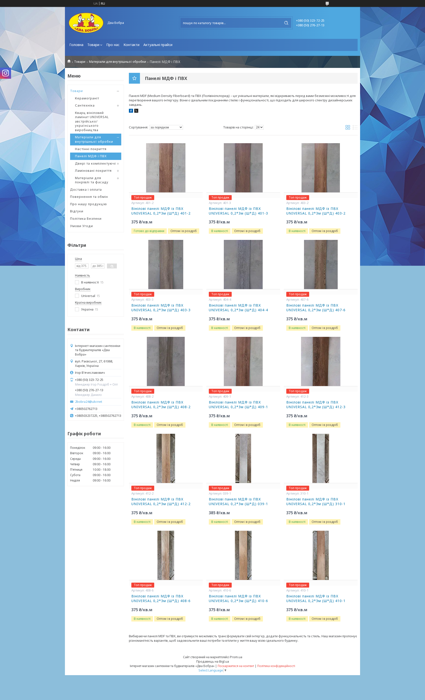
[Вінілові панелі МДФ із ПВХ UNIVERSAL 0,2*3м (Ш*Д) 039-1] (243, 458)
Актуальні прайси (157, 44)
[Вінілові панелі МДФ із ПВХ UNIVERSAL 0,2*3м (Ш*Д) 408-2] (166, 361)
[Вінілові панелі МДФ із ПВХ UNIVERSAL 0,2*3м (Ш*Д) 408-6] (166, 555)
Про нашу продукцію (88, 204)
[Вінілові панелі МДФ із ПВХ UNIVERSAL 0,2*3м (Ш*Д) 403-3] (166, 264)
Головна (76, 44)
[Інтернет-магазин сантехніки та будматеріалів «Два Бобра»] (85, 23)
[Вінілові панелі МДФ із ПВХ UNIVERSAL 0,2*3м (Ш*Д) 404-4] (243, 264)
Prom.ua (236, 657)
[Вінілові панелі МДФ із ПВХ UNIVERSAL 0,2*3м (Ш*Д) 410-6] (243, 555)
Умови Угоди (81, 226)
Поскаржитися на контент (236, 666)
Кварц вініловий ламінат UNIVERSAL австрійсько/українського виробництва (92, 121)
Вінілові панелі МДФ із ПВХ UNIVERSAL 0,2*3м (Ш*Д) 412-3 (316, 404)
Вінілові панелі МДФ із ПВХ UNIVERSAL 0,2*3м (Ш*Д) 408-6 (161, 598)
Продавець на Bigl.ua (212, 661)
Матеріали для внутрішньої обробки (117, 62)
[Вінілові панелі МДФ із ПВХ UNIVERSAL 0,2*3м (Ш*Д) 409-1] (243, 361)
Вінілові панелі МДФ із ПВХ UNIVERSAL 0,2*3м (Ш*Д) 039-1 (238, 501)
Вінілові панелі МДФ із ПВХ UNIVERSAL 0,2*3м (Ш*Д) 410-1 (316, 598)
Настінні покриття (90, 149)
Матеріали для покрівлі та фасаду (91, 180)
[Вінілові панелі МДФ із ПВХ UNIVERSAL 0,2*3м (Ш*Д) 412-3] (321, 361)
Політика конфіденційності (276, 666)
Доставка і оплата (86, 189)
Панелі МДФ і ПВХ (91, 156)
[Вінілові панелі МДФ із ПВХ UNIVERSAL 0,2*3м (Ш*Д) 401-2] (166, 167)
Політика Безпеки (86, 218)
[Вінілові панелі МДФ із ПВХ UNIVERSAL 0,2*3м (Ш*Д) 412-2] (166, 458)
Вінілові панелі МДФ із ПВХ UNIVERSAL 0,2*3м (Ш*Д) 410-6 (238, 598)
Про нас (113, 44)
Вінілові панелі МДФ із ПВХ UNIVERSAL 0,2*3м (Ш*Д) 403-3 (161, 307)
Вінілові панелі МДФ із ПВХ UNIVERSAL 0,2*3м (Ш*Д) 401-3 (238, 211)
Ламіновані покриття (93, 170)
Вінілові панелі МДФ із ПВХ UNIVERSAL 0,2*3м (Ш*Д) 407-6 (316, 307)
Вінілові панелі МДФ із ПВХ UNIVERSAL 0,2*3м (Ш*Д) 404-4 (238, 307)
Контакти (131, 44)
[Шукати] (286, 23)
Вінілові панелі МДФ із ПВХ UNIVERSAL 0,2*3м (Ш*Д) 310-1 (316, 501)
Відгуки (76, 211)
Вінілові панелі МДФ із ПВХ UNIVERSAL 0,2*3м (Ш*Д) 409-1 (238, 404)
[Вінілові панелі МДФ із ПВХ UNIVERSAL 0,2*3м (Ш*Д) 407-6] (321, 264)
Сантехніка (85, 105)
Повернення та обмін (89, 196)
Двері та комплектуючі (95, 163)
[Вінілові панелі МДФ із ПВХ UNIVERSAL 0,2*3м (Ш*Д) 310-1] (321, 458)
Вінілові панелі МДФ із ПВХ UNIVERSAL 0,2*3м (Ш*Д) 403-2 (316, 211)
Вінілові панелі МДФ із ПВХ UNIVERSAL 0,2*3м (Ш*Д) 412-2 (161, 501)
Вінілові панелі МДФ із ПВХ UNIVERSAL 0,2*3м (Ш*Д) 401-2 (161, 211)
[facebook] (131, 111)
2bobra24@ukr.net (88, 402)
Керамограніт (87, 98)
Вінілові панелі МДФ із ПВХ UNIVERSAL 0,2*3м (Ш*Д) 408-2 (161, 404)
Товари (93, 44)
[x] (136, 111)
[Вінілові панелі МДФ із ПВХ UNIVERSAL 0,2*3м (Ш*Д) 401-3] (243, 167)
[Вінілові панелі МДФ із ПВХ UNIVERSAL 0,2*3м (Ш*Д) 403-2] (321, 167)
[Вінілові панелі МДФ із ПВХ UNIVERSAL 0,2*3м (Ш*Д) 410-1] (321, 555)
